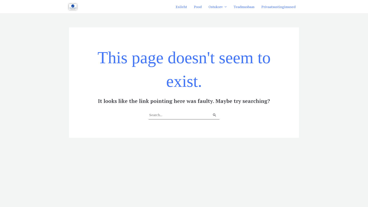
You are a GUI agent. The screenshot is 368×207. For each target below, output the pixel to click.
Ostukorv (216, 6)
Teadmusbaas (244, 6)
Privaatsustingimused (278, 6)
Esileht (181, 6)
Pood (198, 6)
